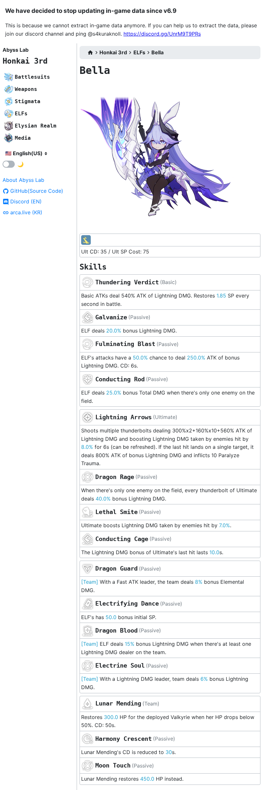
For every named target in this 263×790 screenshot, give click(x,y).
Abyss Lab (16, 50)
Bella (157, 52)
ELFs (139, 52)
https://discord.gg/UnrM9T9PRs (162, 34)
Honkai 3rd (25, 61)
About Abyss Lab (23, 180)
